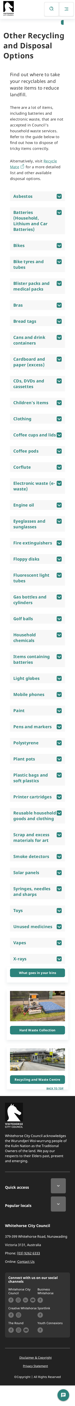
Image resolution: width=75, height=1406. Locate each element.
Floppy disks (26, 559)
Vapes (19, 942)
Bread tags (24, 321)
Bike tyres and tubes (28, 264)
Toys (18, 910)
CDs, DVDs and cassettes (28, 383)
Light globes (26, 678)
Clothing (22, 419)
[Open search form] (51, 9)
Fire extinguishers (32, 543)
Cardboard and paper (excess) (29, 362)
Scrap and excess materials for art (31, 837)
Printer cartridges (32, 797)
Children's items (30, 402)
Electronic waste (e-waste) (34, 486)
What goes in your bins (37, 973)
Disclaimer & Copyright (35, 1358)
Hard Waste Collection (37, 1030)
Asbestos (22, 196)
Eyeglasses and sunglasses (29, 524)
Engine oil (23, 505)
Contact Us (26, 1261)
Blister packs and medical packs (31, 286)
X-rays (20, 959)
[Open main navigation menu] (66, 9)
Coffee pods (26, 451)
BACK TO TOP (55, 1088)
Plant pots (24, 759)
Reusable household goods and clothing (34, 815)
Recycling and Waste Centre (37, 1079)
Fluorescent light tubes (31, 578)
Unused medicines (32, 926)
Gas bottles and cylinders (29, 599)
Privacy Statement (35, 1366)
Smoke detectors (31, 856)
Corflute (22, 467)
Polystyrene (26, 743)
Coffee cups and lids (34, 435)
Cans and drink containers (29, 340)
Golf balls (23, 618)
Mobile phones (29, 694)
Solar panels (26, 872)
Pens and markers (32, 726)
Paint (19, 710)
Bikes (19, 245)
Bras (18, 305)
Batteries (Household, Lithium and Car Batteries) (30, 221)
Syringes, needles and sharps (32, 891)
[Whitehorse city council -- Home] (8, 9)
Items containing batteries (31, 659)
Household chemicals (24, 637)
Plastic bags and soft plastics (30, 777)
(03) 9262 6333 (28, 1253)
